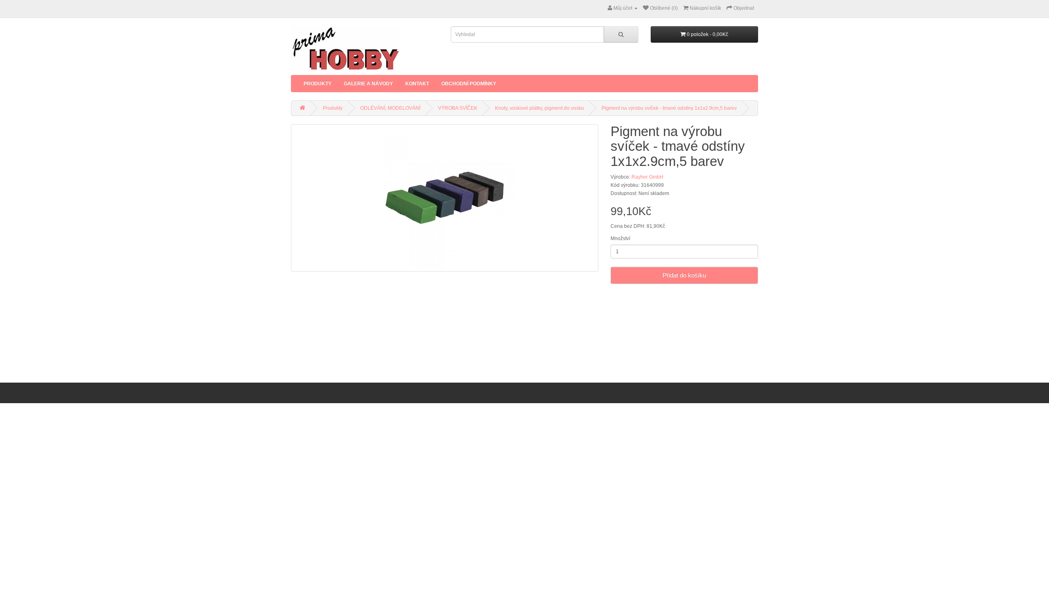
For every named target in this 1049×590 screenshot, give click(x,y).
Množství (620, 238)
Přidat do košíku (684, 275)
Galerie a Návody (368, 83)
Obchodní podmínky (468, 83)
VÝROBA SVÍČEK (457, 108)
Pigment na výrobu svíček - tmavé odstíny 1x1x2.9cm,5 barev (669, 108)
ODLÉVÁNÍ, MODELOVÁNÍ (390, 108)
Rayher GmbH (647, 177)
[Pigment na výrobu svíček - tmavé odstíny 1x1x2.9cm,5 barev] (444, 198)
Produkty (318, 83)
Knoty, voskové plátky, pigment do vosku (539, 108)
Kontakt (417, 83)
